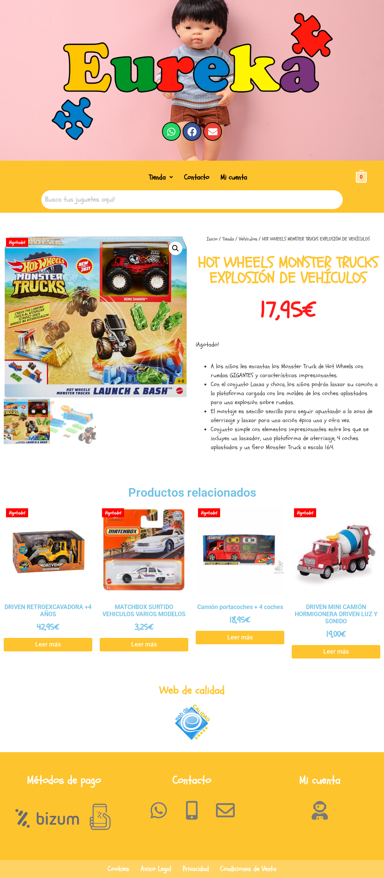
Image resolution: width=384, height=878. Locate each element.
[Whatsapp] (171, 131)
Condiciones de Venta (248, 869)
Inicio (212, 239)
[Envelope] (212, 131)
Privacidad (196, 869)
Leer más (48, 644)
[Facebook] (192, 131)
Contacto (196, 177)
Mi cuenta (233, 177)
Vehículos (248, 239)
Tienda (157, 177)
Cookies (118, 869)
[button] (160, 177)
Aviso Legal (156, 869)
